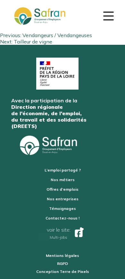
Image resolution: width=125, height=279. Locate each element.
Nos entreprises (63, 198)
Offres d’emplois (62, 189)
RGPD (62, 263)
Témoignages (62, 208)
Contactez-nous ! (62, 218)
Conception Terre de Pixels (62, 271)
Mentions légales (62, 255)
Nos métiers (63, 179)
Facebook (79, 234)
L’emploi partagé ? (63, 170)
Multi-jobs (58, 237)
